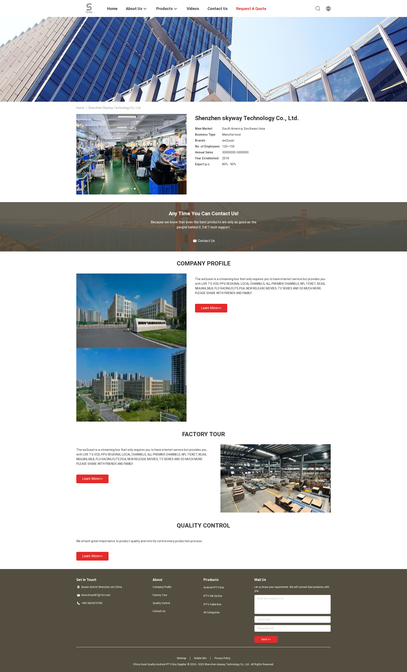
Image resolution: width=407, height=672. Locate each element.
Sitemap (181, 658)
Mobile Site (200, 658)
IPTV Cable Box (212, 604)
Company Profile (162, 587)
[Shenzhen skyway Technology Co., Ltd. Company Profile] (131, 420)
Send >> (266, 639)
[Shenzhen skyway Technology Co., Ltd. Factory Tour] (275, 512)
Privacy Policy (222, 658)
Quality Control (161, 603)
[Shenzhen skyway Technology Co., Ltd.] (89, 8)
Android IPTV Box (214, 587)
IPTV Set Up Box (213, 595)
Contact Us (159, 611)
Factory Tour (160, 595)
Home (80, 108)
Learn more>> (211, 308)
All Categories (212, 612)
